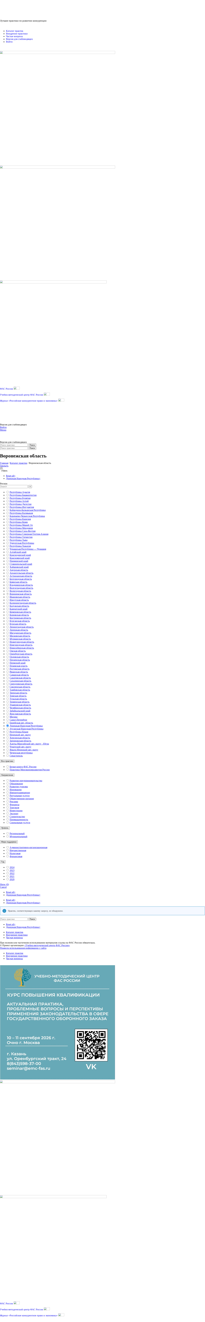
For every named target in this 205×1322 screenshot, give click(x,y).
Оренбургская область (21, 654)
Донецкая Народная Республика (26, 726)
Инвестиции (16, 810)
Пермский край (18, 663)
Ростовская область (19, 669)
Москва (13, 717)
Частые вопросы (14, 937)
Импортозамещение (20, 792)
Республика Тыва (18, 540)
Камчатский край (18, 609)
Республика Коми (19, 522)
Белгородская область (21, 579)
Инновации (16, 789)
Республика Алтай (19, 501)
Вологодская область (20, 591)
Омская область (18, 651)
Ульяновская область (20, 705)
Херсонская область (20, 737)
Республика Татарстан (21, 537)
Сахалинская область (20, 681)
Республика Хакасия (20, 546)
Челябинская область (20, 708)
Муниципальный (18, 836)
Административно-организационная (28, 847)
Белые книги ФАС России (23, 766)
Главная (4, 463)
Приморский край (19, 561)
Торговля (14, 807)
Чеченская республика (21, 752)
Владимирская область (21, 585)
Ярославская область (20, 714)
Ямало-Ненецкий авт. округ (24, 749)
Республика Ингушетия (22, 507)
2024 (12, 867)
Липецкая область (19, 630)
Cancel (3, 887)
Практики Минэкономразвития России (30, 769)
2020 (12, 879)
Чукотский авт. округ (20, 746)
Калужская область (19, 606)
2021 (12, 876)
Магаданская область (20, 633)
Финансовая (16, 856)
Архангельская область (21, 573)
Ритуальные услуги (20, 795)
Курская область (18, 624)
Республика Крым (19, 732)
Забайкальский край (20, 711)
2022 (12, 873)
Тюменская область (19, 702)
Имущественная (18, 850)
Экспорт (14, 813)
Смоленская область (20, 687)
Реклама (14, 801)
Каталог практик (18, 463)
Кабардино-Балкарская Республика (28, 510)
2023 (12, 870)
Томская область (18, 696)
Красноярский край (20, 558)
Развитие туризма (19, 786)
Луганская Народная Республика (26, 729)
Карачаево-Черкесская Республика (27, 516)
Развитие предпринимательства (26, 780)
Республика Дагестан (21, 504)
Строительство (17, 816)
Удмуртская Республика (22, 543)
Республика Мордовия (21, 528)
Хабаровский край (19, 567)
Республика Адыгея (20, 492)
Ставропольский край (21, 564)
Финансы (14, 804)
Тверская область (18, 693)
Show (4, 884)
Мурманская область (20, 639)
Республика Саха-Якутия (22, 531)
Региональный (17, 833)
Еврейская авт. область (21, 723)
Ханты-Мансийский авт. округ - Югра (29, 743)
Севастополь (16, 755)
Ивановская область (20, 597)
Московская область (20, 636)
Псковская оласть (18, 666)
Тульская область (18, 699)
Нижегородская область (22, 642)
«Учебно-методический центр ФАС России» (47, 945)
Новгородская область (21, 645)
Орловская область (19, 657)
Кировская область (19, 615)
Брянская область (18, 582)
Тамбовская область (20, 690)
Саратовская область (20, 678)
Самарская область (19, 675)
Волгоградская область (21, 588)
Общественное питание (22, 798)
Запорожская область (20, 740)
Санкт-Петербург (18, 720)
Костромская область (20, 618)
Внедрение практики (17, 935)
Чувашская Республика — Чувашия (28, 549)
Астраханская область (21, 576)
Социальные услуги (20, 822)
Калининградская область (23, 603)
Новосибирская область (22, 648)
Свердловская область (21, 684)
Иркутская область (19, 600)
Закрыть (4, 465)
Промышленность (19, 819)
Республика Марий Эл (21, 525)
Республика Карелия (20, 519)
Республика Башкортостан (23, 495)
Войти (3, 427)
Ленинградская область (22, 627)
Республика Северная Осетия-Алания (29, 534)
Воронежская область (21, 594)
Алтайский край (18, 552)
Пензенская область (20, 660)
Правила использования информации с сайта (23, 948)
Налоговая (15, 853)
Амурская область (19, 570)
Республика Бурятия (20, 498)
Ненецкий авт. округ (20, 734)
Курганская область (20, 621)
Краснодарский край (20, 555)
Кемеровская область (20, 612)
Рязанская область (19, 672)
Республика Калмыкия (21, 513)
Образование (16, 783)
